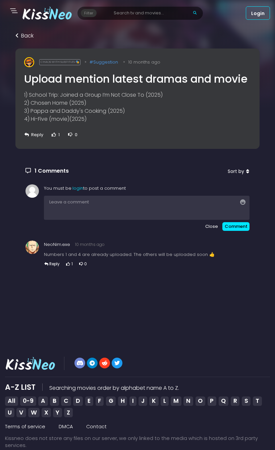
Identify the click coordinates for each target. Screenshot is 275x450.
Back (27, 35)
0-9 (28, 401)
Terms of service (25, 426)
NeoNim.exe (57, 244)
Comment (236, 226)
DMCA (66, 426)
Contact (96, 426)
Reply (37, 134)
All (11, 401)
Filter (88, 13)
